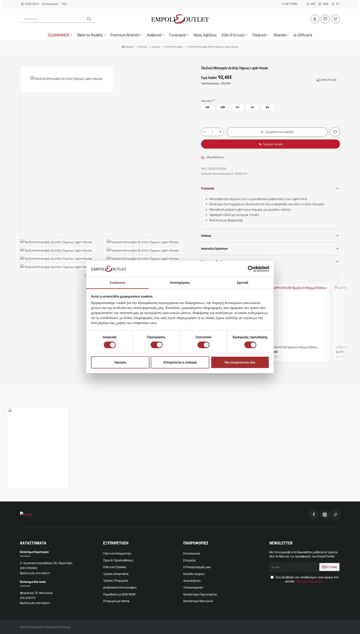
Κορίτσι (156, 46)
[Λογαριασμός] (314, 19)
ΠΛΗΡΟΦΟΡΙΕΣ (195, 542)
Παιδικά (142, 46)
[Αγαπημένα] (325, 19)
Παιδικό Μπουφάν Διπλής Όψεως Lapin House (35, 473)
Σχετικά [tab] (242, 282)
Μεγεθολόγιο (215, 157)
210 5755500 (28, 568)
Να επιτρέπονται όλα (240, 362)
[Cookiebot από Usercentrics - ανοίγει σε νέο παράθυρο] (251, 269)
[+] (220, 132)
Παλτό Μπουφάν (174, 46)
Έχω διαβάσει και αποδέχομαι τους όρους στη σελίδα (307, 579)
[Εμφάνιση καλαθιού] (335, 19)
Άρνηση (120, 362)
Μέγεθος (207, 101)
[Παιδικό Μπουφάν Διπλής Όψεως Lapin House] (38, 438)
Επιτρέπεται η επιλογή (180, 362)
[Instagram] (324, 514)
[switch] (156, 345)
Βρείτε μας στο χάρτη (35, 573)
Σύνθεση (206, 235)
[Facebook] (313, 514)
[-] (204, 132)
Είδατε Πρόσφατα (17, 398)
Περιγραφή (207, 188)
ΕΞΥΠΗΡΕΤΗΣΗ (115, 542)
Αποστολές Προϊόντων (214, 248)
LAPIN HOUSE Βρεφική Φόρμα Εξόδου (294, 347)
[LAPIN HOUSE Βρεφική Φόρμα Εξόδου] (298, 314)
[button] (89, 19)
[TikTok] (335, 514)
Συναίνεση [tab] (117, 282)
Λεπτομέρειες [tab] (180, 282)
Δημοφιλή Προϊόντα (44, 398)
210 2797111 (28, 598)
